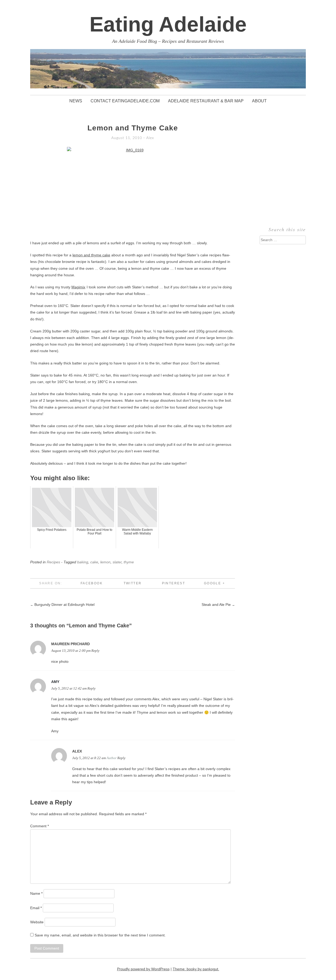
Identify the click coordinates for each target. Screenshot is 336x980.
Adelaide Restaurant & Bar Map (206, 101)
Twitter (133, 583)
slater (117, 562)
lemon (105, 562)
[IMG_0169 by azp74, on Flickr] (132, 190)
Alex (150, 138)
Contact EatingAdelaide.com (125, 101)
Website (37, 922)
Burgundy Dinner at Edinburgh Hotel (62, 604)
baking (82, 562)
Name (36, 893)
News (75, 101)
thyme (129, 562)
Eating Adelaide (168, 24)
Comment (39, 826)
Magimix (78, 287)
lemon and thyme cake (91, 255)
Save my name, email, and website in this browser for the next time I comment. (100, 935)
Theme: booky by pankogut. (196, 969)
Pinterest (173, 583)
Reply (95, 651)
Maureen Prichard (70, 644)
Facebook (92, 583)
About (259, 101)
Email (36, 908)
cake (94, 562)
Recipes (53, 562)
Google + (214, 583)
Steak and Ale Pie (218, 604)
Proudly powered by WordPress (143, 969)
